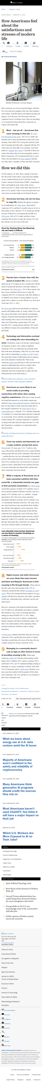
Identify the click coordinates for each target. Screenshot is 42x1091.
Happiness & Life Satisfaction (10, 691)
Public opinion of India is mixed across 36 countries (19, 917)
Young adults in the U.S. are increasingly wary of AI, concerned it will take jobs (22, 908)
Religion (4, 967)
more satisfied (25, 159)
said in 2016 (13, 362)
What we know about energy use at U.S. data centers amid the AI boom (19, 742)
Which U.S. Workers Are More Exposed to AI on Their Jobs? (18, 836)
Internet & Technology (9, 992)
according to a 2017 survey (29, 354)
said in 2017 (13, 658)
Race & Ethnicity (7, 963)
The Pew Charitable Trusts (17, 1063)
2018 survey (6, 216)
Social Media (13, 694)
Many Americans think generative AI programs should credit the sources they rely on (19, 789)
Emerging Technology (8, 688)
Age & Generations (8, 972)
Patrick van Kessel (10, 57)
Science (4, 988)
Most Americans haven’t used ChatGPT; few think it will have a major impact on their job (21, 813)
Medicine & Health (34, 691)
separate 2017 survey (16, 150)
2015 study (8, 308)
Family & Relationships (22, 688)
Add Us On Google (16, 51)
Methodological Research (11, 1001)
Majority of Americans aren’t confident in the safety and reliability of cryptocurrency (17, 765)
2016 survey (22, 205)
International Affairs (9, 954)
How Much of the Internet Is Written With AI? (22, 889)
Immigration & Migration (10, 958)
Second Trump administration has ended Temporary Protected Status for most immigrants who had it (21, 898)
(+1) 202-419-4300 (8, 943)
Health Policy (23, 691)
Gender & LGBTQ (8, 976)
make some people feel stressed (18, 403)
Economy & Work (8, 984)
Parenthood (5, 694)
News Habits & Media (9, 997)
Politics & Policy (7, 949)
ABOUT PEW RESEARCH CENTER (11, 1050)
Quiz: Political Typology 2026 (18, 883)
